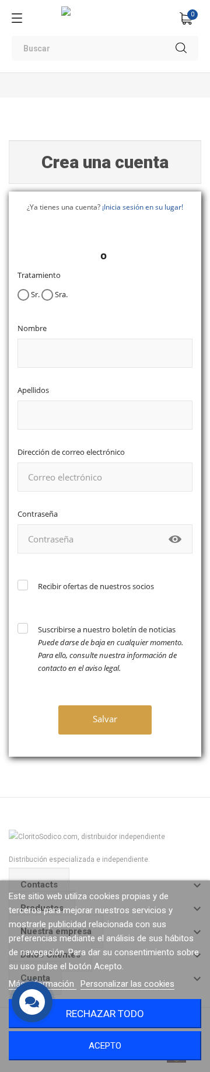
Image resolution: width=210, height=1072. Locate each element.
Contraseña (38, 514)
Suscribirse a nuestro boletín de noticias (110, 648)
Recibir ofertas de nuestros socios (96, 586)
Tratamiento (39, 275)
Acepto (105, 1045)
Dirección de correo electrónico (71, 452)
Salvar (105, 719)
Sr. (34, 294)
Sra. (60, 294)
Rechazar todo (105, 1013)
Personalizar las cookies (127, 984)
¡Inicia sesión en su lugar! (142, 207)
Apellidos (33, 390)
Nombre (32, 328)
